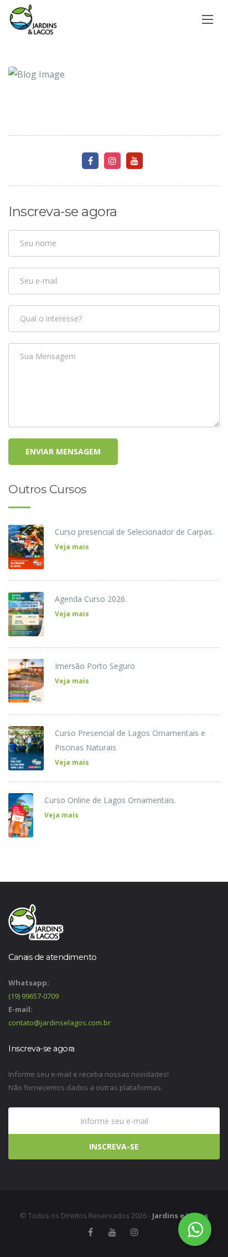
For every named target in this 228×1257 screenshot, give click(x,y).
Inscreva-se (114, 1146)
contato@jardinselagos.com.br (59, 1023)
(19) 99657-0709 (33, 996)
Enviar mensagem (63, 451)
